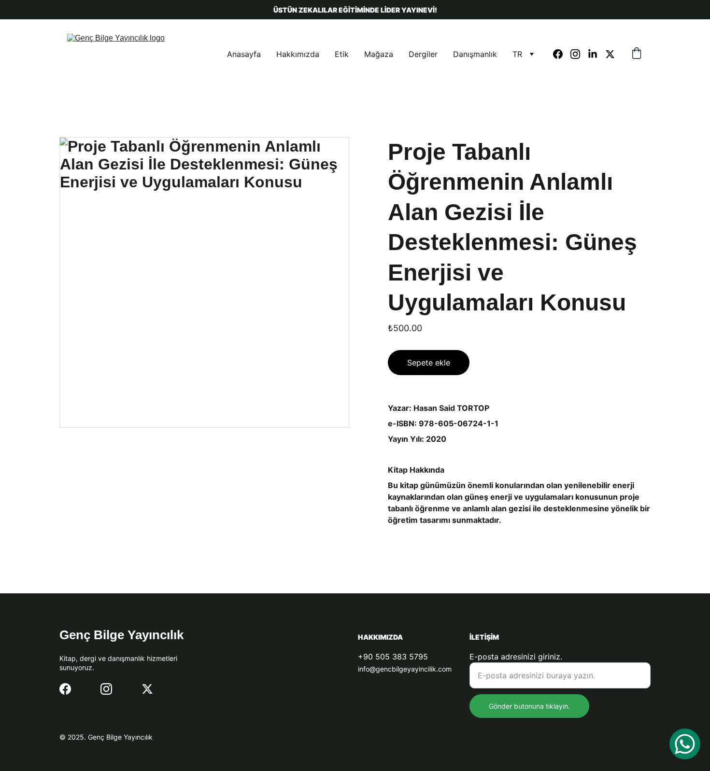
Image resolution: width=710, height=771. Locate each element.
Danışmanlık (475, 54)
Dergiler (423, 54)
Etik (342, 54)
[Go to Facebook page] (561, 54)
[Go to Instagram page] (579, 54)
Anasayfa (244, 54)
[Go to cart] (636, 54)
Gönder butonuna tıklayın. (529, 706)
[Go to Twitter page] (610, 54)
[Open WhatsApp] (684, 744)
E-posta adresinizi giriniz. (515, 656)
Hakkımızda (297, 54)
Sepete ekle (428, 362)
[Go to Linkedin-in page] (596, 54)
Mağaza (378, 54)
